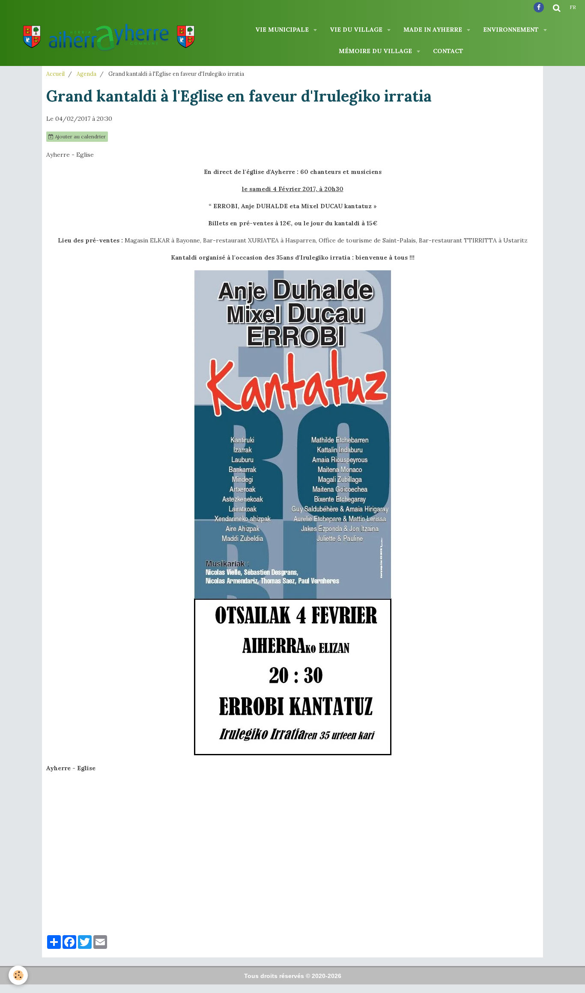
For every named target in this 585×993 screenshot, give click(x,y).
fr (573, 7)
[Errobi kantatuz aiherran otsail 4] (292, 512)
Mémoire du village (376, 51)
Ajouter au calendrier (80, 136)
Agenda (86, 73)
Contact (448, 51)
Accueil (55, 73)
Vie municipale (282, 29)
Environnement (511, 29)
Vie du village (357, 29)
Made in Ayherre (433, 29)
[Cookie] (18, 975)
